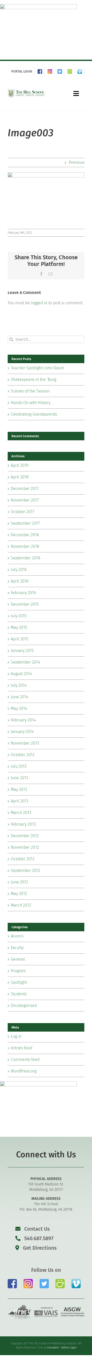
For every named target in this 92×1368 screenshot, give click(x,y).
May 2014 (19, 708)
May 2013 (19, 789)
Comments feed (25, 1059)
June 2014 (19, 696)
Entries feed (21, 1047)
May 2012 (19, 893)
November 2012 (25, 847)
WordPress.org (24, 1071)
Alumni (17, 936)
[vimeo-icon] (76, 1280)
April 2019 (19, 465)
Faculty (17, 947)
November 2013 (25, 743)
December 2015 (25, 604)
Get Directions (39, 1248)
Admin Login (68, 1347)
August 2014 (21, 673)
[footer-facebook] (12, 1280)
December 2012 (25, 835)
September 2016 (25, 558)
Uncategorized (24, 1005)
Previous (76, 162)
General (18, 959)
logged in (39, 302)
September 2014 (25, 662)
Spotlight (19, 982)
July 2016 (19, 569)
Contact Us (37, 1229)
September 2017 (25, 523)
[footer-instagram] (28, 1280)
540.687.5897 (38, 1238)
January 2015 (22, 650)
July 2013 (19, 766)
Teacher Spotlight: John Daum (37, 367)
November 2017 (25, 500)
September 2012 (25, 870)
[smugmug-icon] (60, 1280)
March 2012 (21, 905)
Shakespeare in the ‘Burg (33, 379)
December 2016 (25, 534)
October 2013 (22, 754)
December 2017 (25, 488)
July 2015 (19, 615)
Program (18, 970)
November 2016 (25, 546)
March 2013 (21, 812)
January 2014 (22, 731)
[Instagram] (51, 71)
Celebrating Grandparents (34, 414)
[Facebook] (41, 71)
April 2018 (20, 477)
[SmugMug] (70, 71)
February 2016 (23, 592)
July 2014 (19, 685)
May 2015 (19, 627)
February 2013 (23, 824)
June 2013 (19, 777)
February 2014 (23, 720)
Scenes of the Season (30, 391)
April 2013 (19, 801)
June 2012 (19, 882)
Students (19, 993)
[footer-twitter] (44, 1280)
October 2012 (22, 858)
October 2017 (22, 511)
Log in (16, 1036)
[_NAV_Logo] (26, 90)
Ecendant (53, 1347)
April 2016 (19, 581)
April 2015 (19, 639)
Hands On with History (30, 402)
